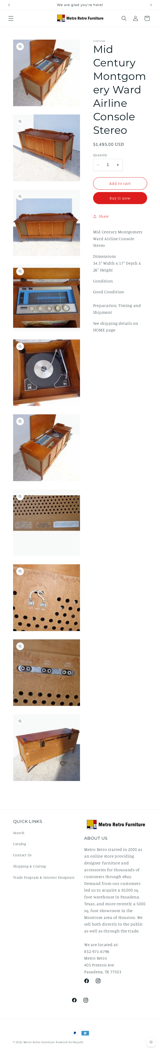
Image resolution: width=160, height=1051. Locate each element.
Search (19, 833)
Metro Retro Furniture (40, 1042)
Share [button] (104, 216)
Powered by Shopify (69, 1042)
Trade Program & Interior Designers (44, 877)
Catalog (19, 844)
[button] (11, 18)
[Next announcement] (151, 5)
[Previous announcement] (9, 5)
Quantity (100, 155)
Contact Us (22, 855)
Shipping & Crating (29, 866)
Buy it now (120, 198)
